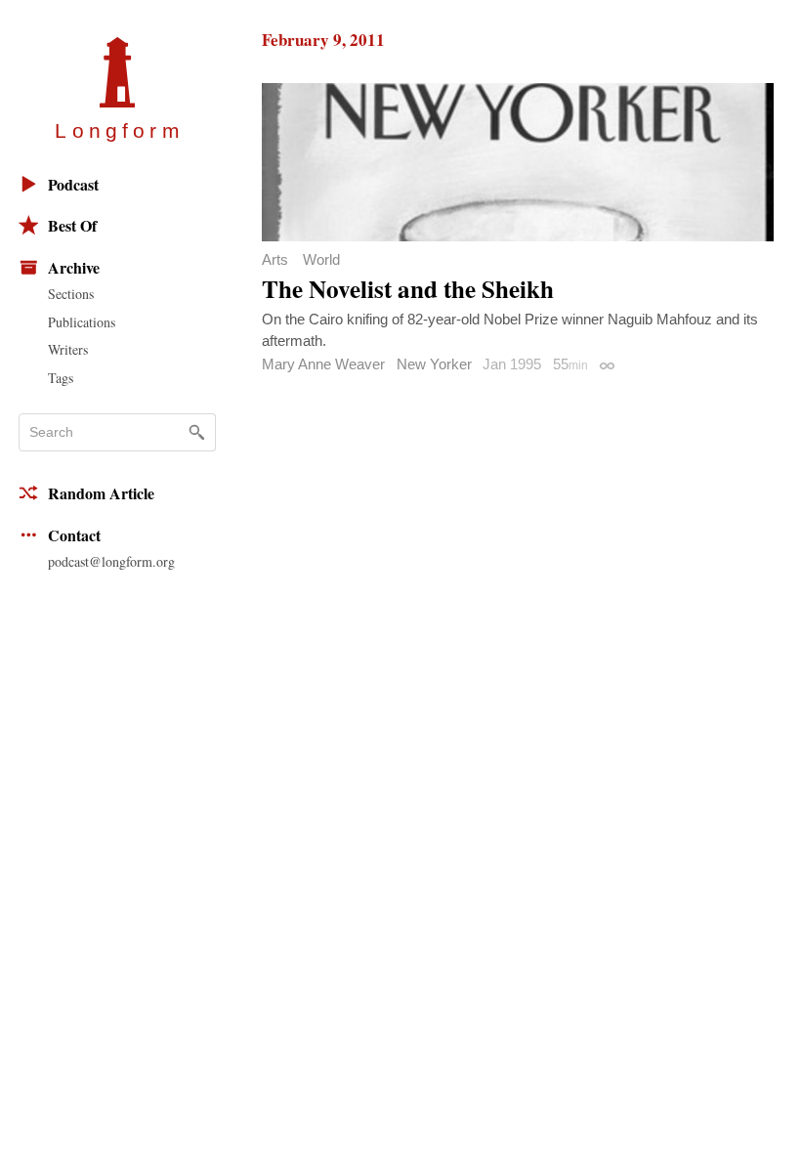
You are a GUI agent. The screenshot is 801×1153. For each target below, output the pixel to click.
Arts (275, 259)
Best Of (72, 225)
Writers (68, 349)
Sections (71, 293)
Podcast (73, 184)
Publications (81, 322)
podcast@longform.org (111, 561)
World (321, 259)
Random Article (101, 493)
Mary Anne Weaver (323, 364)
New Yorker (434, 364)
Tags (60, 377)
